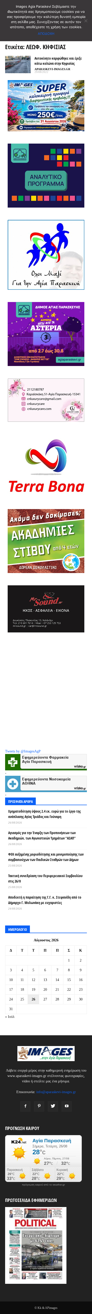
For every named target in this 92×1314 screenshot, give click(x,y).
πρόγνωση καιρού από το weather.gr (43, 1184)
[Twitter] (53, 1106)
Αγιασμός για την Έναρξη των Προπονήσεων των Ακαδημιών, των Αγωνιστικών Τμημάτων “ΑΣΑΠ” (42, 835)
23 (81, 990)
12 (33, 980)
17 (11, 990)
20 (45, 990)
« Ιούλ (10, 1017)
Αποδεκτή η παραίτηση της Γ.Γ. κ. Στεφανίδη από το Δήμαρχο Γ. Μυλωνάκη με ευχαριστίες (44, 900)
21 (57, 990)
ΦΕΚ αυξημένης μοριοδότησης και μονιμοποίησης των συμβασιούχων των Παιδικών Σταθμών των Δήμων (46, 857)
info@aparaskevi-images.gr (56, 1092)
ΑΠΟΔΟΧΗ (46, 33)
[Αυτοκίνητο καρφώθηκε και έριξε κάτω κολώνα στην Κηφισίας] (18, 64)
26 (33, 999)
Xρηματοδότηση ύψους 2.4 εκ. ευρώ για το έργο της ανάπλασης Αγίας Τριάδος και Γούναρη (44, 814)
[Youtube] (67, 1106)
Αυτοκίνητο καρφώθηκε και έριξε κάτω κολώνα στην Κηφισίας (58, 61)
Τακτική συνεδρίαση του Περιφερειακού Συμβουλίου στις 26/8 (45, 878)
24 (11, 999)
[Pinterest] (39, 1106)
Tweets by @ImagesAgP (23, 751)
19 (33, 990)
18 (22, 990)
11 (22, 980)
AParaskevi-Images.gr (52, 69)
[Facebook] (25, 1106)
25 (22, 999)
